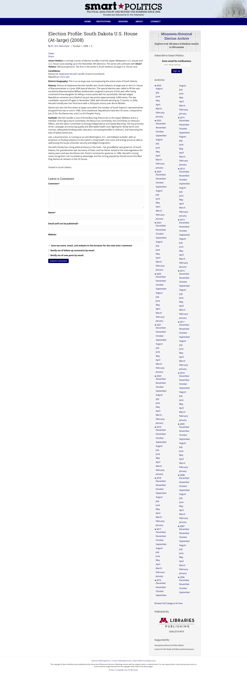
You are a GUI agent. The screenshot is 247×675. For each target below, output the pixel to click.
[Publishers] (177, 623)
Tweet (51, 53)
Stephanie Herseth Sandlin (72, 73)
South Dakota (64, 167)
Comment (54, 183)
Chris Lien (65, 76)
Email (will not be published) (63, 223)
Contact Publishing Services (122, 661)
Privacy (111, 670)
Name (52, 212)
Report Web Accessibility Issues (144, 661)
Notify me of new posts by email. (67, 255)
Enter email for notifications (176, 61)
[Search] (197, 21)
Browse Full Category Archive (169, 603)
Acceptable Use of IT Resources (127, 670)
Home (87, 21)
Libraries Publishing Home (100, 661)
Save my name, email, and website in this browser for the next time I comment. (92, 245)
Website (52, 234)
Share (51, 56)
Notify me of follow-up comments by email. (72, 250)
